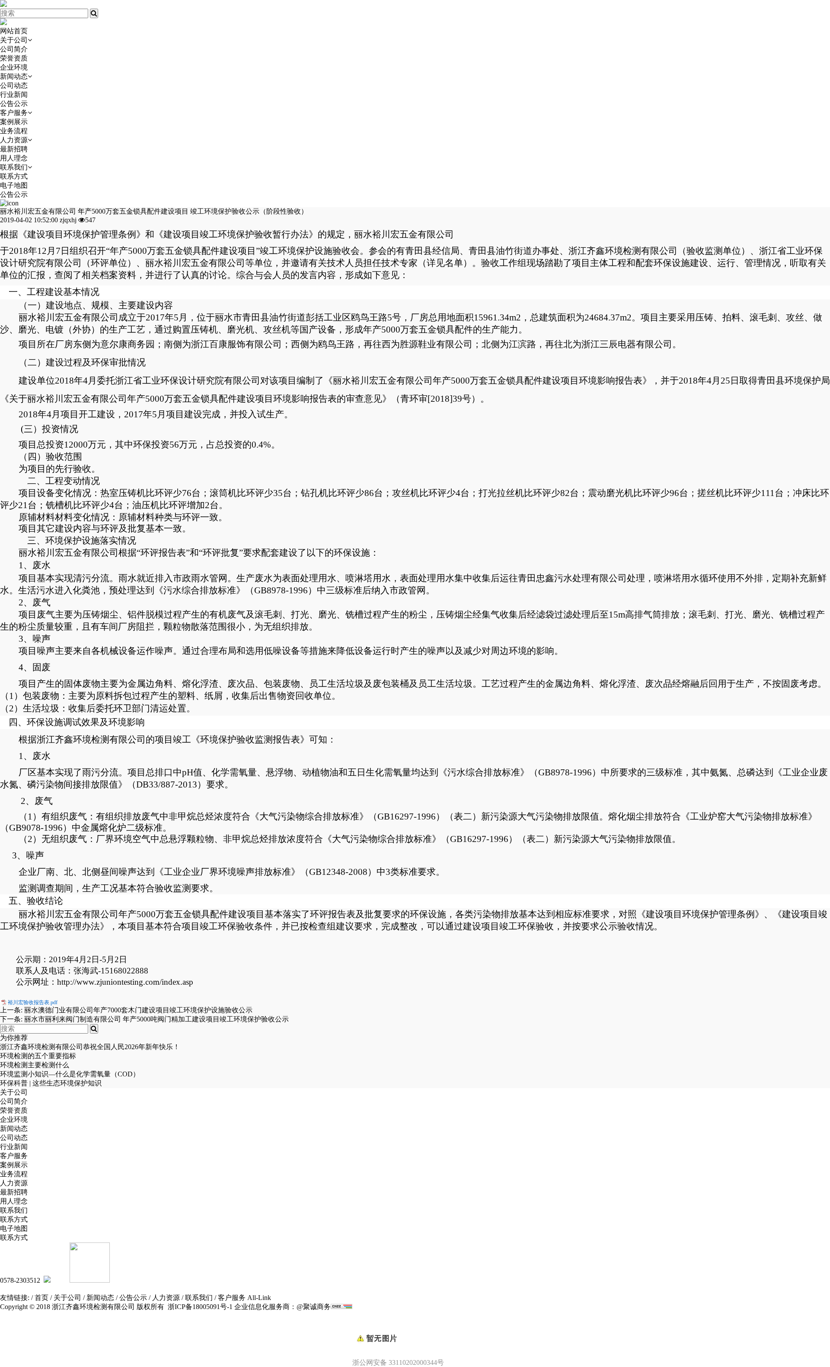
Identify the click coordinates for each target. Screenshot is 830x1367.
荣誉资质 (14, 58)
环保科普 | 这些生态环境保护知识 (51, 1083)
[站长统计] (341, 1306)
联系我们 (14, 167)
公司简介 (14, 49)
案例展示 (14, 121)
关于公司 (14, 40)
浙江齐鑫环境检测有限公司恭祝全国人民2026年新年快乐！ (90, 1046)
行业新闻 (14, 94)
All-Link (259, 1297)
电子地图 (14, 185)
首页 (41, 1297)
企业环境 (14, 67)
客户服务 (14, 112)
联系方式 (14, 176)
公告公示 (14, 103)
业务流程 (14, 130)
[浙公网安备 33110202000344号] (415, 1323)
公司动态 (14, 85)
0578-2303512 (20, 1280)
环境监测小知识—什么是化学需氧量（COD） (70, 1074)
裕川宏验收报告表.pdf (32, 1002)
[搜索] (94, 13)
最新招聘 (14, 149)
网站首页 (14, 31)
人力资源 (14, 140)
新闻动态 (14, 76)
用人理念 (14, 158)
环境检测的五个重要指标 (38, 1056)
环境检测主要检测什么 (34, 1065)
